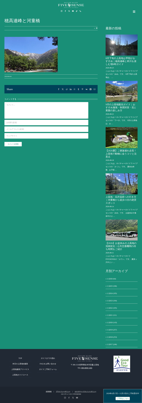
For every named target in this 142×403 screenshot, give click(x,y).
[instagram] (61, 11)
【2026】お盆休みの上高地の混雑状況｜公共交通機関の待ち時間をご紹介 (121, 246)
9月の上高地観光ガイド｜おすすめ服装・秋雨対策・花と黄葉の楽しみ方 (121, 107)
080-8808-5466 (86, 368)
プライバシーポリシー (63, 391)
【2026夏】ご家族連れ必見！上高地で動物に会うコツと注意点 (121, 153)
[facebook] (65, 11)
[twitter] (69, 11)
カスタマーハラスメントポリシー (85, 391)
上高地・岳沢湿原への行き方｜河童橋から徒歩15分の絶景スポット (121, 200)
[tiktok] (76, 11)
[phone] (80, 11)
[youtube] (73, 11)
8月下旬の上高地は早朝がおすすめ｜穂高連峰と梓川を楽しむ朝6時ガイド (121, 61)
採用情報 (49, 391)
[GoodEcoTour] (121, 356)
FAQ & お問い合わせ (48, 364)
